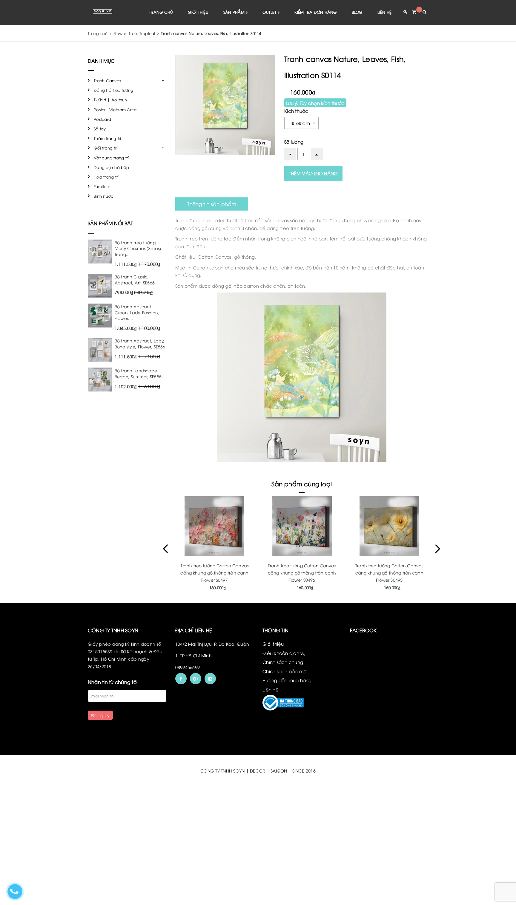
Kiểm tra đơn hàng (315, 12)
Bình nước (103, 196)
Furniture (102, 186)
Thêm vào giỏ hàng (313, 173)
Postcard (102, 119)
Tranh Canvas (107, 80)
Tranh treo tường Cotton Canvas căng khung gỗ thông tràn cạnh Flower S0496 (302, 573)
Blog (357, 12)
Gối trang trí (105, 147)
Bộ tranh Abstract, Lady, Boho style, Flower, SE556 (140, 343)
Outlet (270, 12)
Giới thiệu (198, 12)
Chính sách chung (282, 662)
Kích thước (296, 111)
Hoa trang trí (106, 176)
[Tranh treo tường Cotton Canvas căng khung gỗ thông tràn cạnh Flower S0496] (302, 526)
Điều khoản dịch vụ (284, 653)
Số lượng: (294, 141)
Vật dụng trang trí (111, 157)
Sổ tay (100, 128)
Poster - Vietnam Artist (115, 109)
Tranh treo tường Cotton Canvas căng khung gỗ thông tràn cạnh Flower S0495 (389, 573)
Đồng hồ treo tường (113, 90)
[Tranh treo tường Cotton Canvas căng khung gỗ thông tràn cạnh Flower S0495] (389, 526)
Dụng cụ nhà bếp (111, 167)
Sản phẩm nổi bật (110, 223)
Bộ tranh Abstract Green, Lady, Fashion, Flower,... (137, 312)
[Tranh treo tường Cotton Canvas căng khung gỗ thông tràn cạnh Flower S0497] (214, 526)
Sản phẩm (234, 12)
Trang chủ (161, 12)
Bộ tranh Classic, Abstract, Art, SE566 (135, 279)
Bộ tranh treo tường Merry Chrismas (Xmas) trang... (138, 248)
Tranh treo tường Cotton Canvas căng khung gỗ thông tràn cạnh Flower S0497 (214, 573)
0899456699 (187, 667)
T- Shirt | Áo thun (110, 99)
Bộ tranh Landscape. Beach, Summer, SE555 (138, 373)
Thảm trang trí (107, 138)
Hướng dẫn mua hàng (287, 680)
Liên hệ (384, 12)
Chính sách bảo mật (285, 671)
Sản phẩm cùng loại (301, 483)
